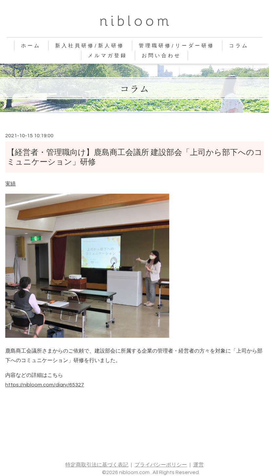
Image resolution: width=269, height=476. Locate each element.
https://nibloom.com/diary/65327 (44, 384)
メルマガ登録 (107, 55)
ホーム (31, 45)
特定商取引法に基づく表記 (96, 464)
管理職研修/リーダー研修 (177, 45)
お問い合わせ (161, 55)
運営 (198, 464)
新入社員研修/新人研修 (89, 45)
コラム (239, 45)
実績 (10, 183)
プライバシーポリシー (160, 464)
